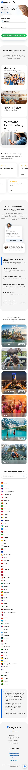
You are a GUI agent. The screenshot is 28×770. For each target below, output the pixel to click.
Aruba (5, 486)
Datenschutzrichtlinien (14, 755)
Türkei (5, 655)
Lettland (6, 575)
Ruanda (5, 620)
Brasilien (6, 506)
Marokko (6, 589)
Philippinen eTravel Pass (9, 612)
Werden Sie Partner (14, 750)
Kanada (6, 514)
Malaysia (6, 580)
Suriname (6, 643)
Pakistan (6, 606)
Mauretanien (7, 583)
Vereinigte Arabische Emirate (11, 664)
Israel (5, 552)
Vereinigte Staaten (8, 21)
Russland (6, 618)
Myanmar (6, 595)
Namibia (6, 598)
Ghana (5, 540)
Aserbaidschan (7, 494)
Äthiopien (6, 534)
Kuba (5, 523)
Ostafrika (6, 529)
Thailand (6, 652)
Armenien (6, 483)
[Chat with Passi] (25, 766)
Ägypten (6, 532)
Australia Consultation (9, 491)
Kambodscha (7, 511)
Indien (5, 543)
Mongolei (6, 586)
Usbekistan (6, 672)
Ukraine (6, 661)
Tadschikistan (7, 646)
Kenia (5, 563)
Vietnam (6, 678)
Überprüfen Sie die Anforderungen (13, 35)
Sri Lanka (6, 641)
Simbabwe (6, 684)
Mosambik (6, 592)
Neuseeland (7, 600)
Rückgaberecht (14, 760)
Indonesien (6, 546)
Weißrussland (7, 500)
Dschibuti (6, 526)
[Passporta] (8, 2)
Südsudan (6, 638)
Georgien (6, 537)
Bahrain (5, 497)
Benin (5, 503)
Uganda (6, 658)
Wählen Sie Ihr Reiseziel (9, 30)
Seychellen (6, 626)
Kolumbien (6, 520)
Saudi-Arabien (7, 623)
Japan (5, 557)
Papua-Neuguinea (8, 609)
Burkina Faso (7, 509)
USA (5, 669)
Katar (5, 615)
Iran (5, 549)
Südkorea (6, 635)
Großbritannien (7, 666)
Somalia (6, 632)
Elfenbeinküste (7, 554)
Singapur (6, 629)
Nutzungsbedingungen (14, 753)
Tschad (5, 517)
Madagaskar (7, 577)
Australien (6, 488)
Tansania (6, 649)
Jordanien (6, 560)
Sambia (6, 681)
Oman (5, 603)
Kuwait (5, 566)
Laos (5, 572)
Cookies (14, 757)
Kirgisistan (6, 569)
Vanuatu (6, 675)
